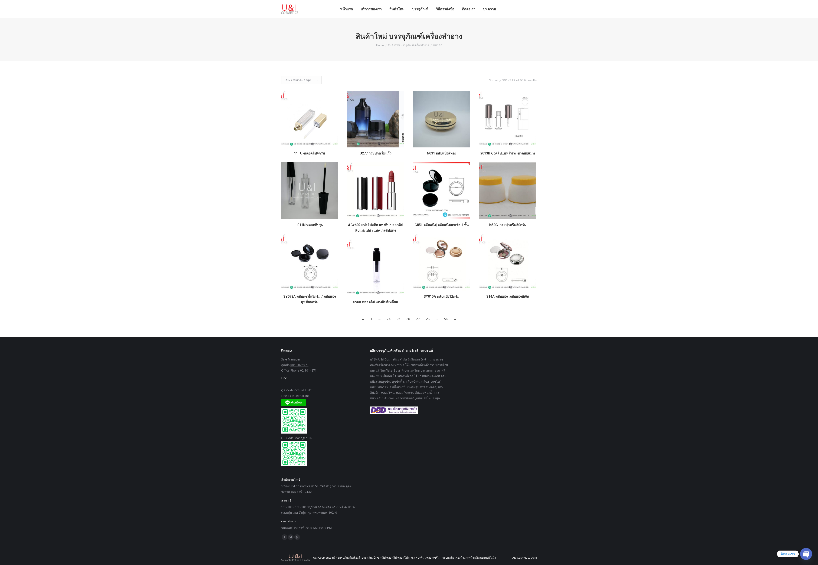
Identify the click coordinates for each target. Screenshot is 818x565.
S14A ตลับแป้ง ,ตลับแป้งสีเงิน (507, 296)
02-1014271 (308, 370)
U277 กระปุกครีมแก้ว (376, 153)
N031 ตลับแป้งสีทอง (442, 153)
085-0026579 (299, 365)
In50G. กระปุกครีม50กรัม (508, 225)
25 (398, 319)
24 (388, 319)
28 (428, 319)
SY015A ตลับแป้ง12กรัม (441, 296)
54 (446, 319)
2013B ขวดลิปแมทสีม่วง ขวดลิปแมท (507, 153)
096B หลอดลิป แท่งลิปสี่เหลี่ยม (375, 302)
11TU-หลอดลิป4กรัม (309, 153)
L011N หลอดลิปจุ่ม (309, 225)
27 (418, 319)
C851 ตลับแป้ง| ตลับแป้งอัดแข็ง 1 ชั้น (442, 225)
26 (408, 319)
